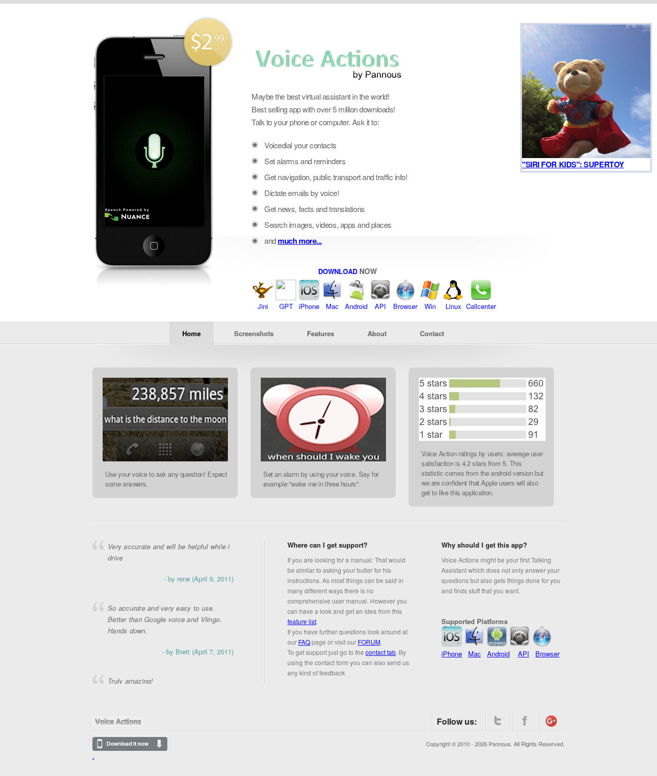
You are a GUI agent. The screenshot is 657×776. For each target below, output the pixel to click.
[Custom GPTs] (286, 297)
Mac (332, 306)
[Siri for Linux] (453, 297)
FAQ (304, 641)
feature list (301, 621)
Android (356, 306)
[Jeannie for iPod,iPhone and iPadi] (309, 297)
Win (430, 306)
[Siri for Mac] (332, 297)
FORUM (369, 641)
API (380, 306)
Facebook (524, 721)
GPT (286, 306)
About (377, 333)
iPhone (309, 306)
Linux (453, 306)
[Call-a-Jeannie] (481, 297)
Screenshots (254, 333)
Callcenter (481, 306)
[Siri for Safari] (405, 297)
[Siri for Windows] (430, 297)
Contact (432, 333)
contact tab (380, 652)
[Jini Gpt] (263, 297)
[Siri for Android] (356, 297)
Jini (263, 306)
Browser (405, 306)
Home (191, 333)
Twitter (498, 721)
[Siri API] (380, 297)
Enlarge (113, 454)
